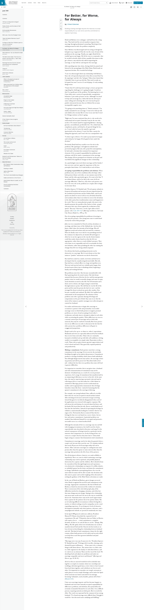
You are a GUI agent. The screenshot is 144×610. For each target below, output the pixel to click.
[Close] (61, 20)
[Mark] (61, 23)
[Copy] (61, 26)
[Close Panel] (22, 7)
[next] (141, 306)
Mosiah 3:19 (69, 579)
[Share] (61, 29)
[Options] (141, 7)
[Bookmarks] (134, 7)
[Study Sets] (131, 7)
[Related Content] (137, 7)
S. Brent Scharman (73, 24)
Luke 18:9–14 (77, 211)
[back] (2, 7)
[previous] (26, 306)
